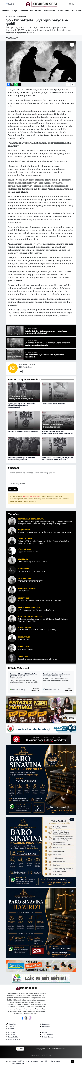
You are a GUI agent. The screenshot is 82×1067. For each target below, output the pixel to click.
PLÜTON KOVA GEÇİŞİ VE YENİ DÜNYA (36, 610)
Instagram (46, 1026)
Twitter (11, 1026)
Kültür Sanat (63, 11)
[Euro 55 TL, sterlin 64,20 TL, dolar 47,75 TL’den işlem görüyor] (58, 446)
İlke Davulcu (24, 637)
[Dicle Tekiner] (12, 628)
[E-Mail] (21, 371)
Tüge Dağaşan (24, 549)
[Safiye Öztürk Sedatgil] (12, 609)
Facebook (46, 1024)
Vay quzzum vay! (25, 649)
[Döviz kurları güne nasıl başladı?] (24, 420)
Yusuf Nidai (23, 569)
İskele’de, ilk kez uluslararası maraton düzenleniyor (56, 675)
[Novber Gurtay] (17, 689)
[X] (26, 1018)
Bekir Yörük (23, 598)
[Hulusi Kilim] (12, 648)
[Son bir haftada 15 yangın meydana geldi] (41, 61)
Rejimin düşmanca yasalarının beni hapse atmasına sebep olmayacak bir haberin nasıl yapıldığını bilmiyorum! (45, 523)
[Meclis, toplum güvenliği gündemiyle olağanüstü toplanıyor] (58, 420)
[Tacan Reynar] (12, 580)
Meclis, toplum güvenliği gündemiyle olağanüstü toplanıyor (57, 432)
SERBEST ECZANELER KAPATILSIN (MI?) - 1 (38, 630)
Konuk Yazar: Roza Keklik (30, 616)
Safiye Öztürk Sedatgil (29, 608)
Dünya (14, 11)
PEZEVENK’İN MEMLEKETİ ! (31, 581)
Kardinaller (23, 640)
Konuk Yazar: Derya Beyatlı (31, 519)
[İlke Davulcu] (12, 638)
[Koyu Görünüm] (73, 4)
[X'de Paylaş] (12, 84)
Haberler (5, 11)
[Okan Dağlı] (12, 560)
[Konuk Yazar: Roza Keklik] (12, 619)
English (11, 1028)
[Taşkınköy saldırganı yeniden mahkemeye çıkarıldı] (24, 446)
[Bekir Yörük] (12, 599)
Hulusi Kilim (24, 647)
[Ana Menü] (70, 4)
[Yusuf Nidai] (12, 570)
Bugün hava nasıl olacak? (53, 403)
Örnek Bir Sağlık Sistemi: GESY (32, 562)
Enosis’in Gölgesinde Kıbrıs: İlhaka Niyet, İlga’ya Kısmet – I (45, 532)
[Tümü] (73, 514)
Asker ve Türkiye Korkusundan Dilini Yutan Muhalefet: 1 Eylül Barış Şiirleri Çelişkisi (44, 542)
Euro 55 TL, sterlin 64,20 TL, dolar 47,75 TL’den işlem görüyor (57, 459)
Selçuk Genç (24, 530)
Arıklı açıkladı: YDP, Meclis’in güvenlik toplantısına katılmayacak (21, 405)
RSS (21, 1049)
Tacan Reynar (24, 578)
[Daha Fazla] (19, 84)
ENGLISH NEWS (14, 1039)
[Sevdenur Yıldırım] (12, 589)
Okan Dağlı (23, 559)
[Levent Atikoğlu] (12, 541)
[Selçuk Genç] (12, 531)
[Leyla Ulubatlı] (12, 657)
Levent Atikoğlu (26, 538)
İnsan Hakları (49, 11)
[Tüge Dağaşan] (12, 550)
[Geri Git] (10, 4)
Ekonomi (24, 11)
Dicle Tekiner (24, 627)
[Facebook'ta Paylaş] (8, 84)
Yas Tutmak (23, 591)
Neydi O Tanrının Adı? (28, 552)
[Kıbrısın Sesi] (41, 4)
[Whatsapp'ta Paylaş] (16, 84)
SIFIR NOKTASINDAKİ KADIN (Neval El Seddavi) (40, 601)
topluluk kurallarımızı (31, 496)
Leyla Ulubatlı (25, 656)
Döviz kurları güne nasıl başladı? (23, 431)
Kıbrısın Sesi (25, 367)
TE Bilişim (47, 1055)
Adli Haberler (35, 11)
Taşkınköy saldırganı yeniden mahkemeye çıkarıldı (21, 459)
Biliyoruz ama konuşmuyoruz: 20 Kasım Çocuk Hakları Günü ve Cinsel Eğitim (43, 620)
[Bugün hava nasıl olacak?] (58, 392)
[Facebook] (22, 1018)
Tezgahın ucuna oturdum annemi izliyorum (37, 659)
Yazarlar (12, 1024)
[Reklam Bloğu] (41, 709)
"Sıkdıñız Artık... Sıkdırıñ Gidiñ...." (34, 571)
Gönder (12, 489)
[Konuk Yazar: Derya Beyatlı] (12, 521)
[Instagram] (30, 1018)
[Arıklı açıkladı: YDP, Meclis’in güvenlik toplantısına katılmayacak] (24, 392)
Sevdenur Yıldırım (27, 588)
